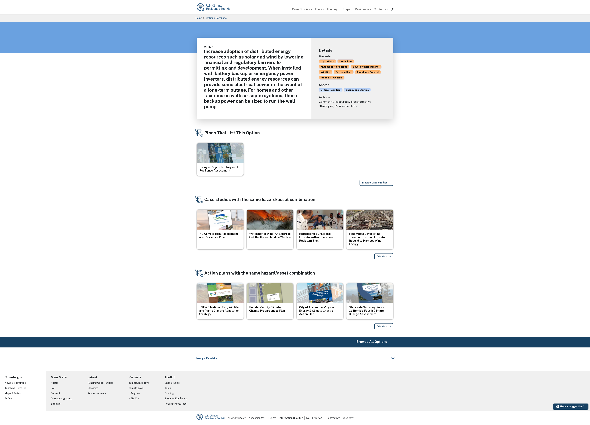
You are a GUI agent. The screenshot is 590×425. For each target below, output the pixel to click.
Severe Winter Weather (366, 66)
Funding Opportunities (100, 382)
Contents (380, 9)
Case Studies (301, 9)
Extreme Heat (344, 72)
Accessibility (256, 418)
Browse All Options (371, 342)
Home (198, 18)
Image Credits (206, 358)
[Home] (214, 7)
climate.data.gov (138, 382)
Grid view (381, 256)
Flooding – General (331, 77)
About (54, 382)
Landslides (345, 61)
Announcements (96, 393)
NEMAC (133, 398)
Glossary (92, 388)
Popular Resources (176, 403)
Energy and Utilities (357, 89)
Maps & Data (12, 393)
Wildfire (325, 72)
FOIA (271, 418)
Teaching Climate (15, 388)
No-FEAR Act (314, 418)
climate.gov (135, 388)
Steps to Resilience (355, 9)
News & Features (14, 382)
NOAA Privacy (236, 418)
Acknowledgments (61, 398)
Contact (55, 393)
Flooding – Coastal (368, 72)
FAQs (7, 398)
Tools (318, 9)
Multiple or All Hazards (334, 66)
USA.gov (133, 393)
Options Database (216, 18)
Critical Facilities (330, 89)
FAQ (53, 388)
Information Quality (290, 418)
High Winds (327, 61)
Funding (332, 9)
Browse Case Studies (374, 182)
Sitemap (56, 403)
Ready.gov (332, 418)
